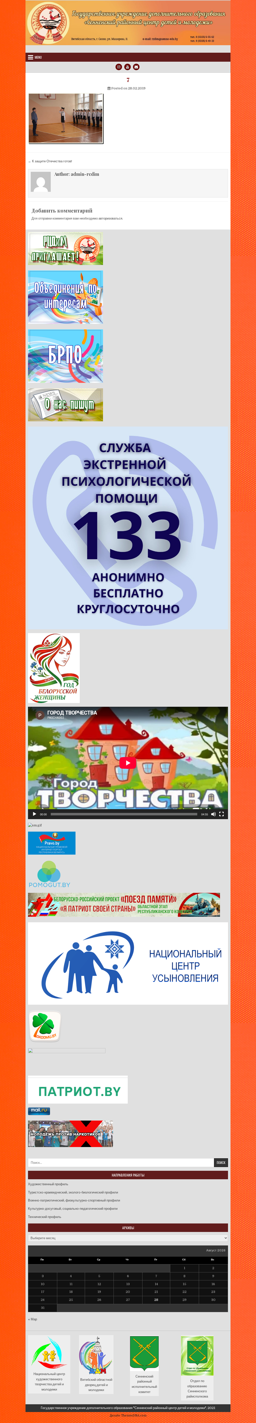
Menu (38, 57)
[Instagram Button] (119, 67)
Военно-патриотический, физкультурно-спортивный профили (74, 1200)
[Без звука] (213, 814)
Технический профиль (44, 1217)
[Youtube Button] (127, 67)
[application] (128, 763)
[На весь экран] (221, 814)
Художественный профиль (48, 1184)
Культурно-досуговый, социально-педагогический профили (73, 1208)
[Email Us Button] (136, 67)
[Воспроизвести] (34, 814)
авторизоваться (110, 218)
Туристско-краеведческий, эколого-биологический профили (73, 1192)
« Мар (32, 1319)
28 (156, 1300)
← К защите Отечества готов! (50, 161)
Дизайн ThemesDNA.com (128, 1415)
